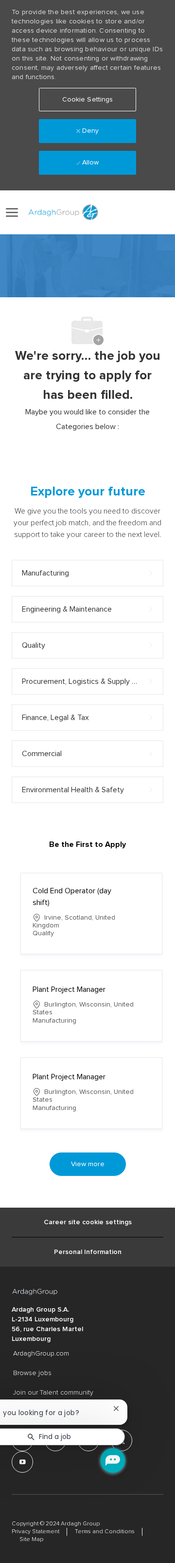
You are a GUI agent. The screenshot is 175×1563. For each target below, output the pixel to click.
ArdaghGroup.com (41, 1353)
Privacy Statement (35, 1532)
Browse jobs (32, 1373)
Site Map (31, 1539)
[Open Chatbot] (112, 1460)
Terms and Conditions (105, 1532)
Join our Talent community (53, 1392)
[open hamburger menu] (12, 212)
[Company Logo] (62, 212)
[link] (108, 212)
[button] (129, 212)
